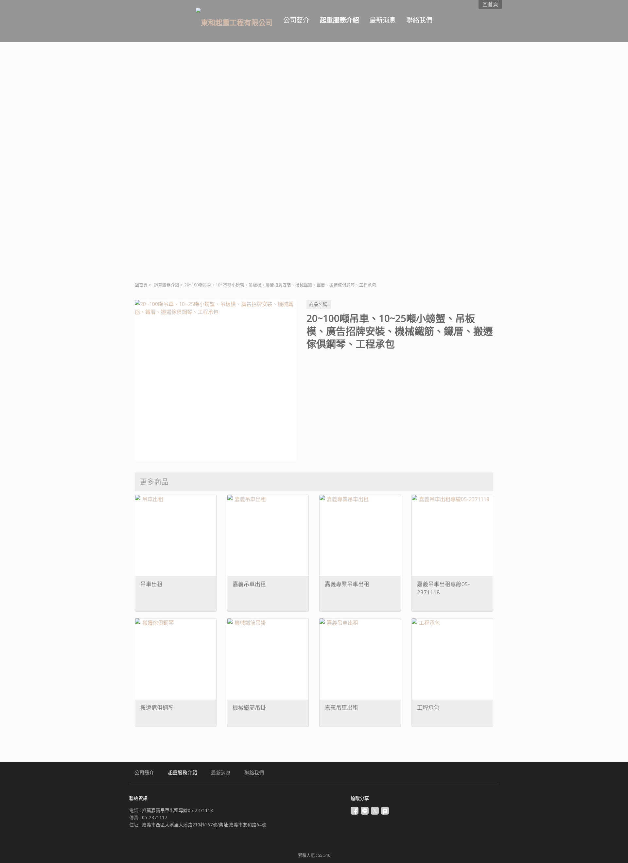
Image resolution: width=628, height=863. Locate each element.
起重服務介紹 (166, 285)
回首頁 (141, 285)
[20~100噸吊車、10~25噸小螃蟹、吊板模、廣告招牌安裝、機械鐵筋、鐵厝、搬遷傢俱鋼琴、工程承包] (215, 380)
